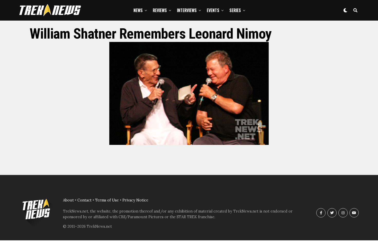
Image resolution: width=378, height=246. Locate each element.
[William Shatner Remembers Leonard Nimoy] (189, 143)
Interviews (187, 10)
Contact (84, 200)
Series (235, 10)
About (68, 200)
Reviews (160, 10)
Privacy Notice (135, 200)
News (138, 10)
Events (213, 10)
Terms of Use (107, 200)
